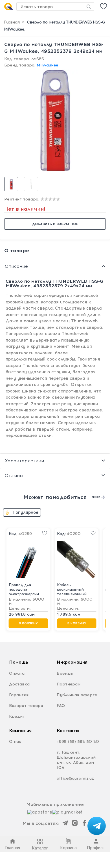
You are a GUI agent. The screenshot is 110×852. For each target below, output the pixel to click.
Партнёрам (68, 684)
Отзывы (14, 475)
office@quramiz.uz (75, 778)
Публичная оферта (77, 695)
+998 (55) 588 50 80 (78, 741)
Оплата (17, 673)
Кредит (17, 716)
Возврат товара (26, 705)
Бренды (65, 673)
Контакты (68, 730)
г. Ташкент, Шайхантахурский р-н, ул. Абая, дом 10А (76, 760)
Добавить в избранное (55, 224)
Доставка (19, 684)
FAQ (61, 705)
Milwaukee (47, 65)
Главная (12, 22)
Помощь (18, 662)
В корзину (28, 623)
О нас (15, 741)
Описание (16, 266)
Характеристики (24, 460)
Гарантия (18, 695)
